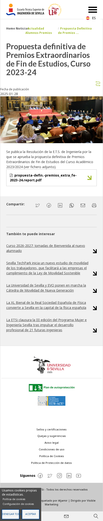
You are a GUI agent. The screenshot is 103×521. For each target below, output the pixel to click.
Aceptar (30, 514)
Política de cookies (14, 499)
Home (10, 28)
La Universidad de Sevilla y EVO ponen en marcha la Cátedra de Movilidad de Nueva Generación (46, 288)
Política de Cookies (51, 456)
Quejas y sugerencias (51, 436)
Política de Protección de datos (51, 463)
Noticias (22, 28)
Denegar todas (10, 514)
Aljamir (63, 500)
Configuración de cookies (18, 504)
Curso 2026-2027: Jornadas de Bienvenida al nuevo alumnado (45, 248)
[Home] (35, 9)
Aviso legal (52, 442)
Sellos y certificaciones (51, 429)
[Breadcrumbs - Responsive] (51, 83)
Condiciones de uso (51, 449)
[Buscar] (95, 516)
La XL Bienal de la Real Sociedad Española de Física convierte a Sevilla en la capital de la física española (46, 305)
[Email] (66, 516)
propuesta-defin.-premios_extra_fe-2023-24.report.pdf (43, 177)
